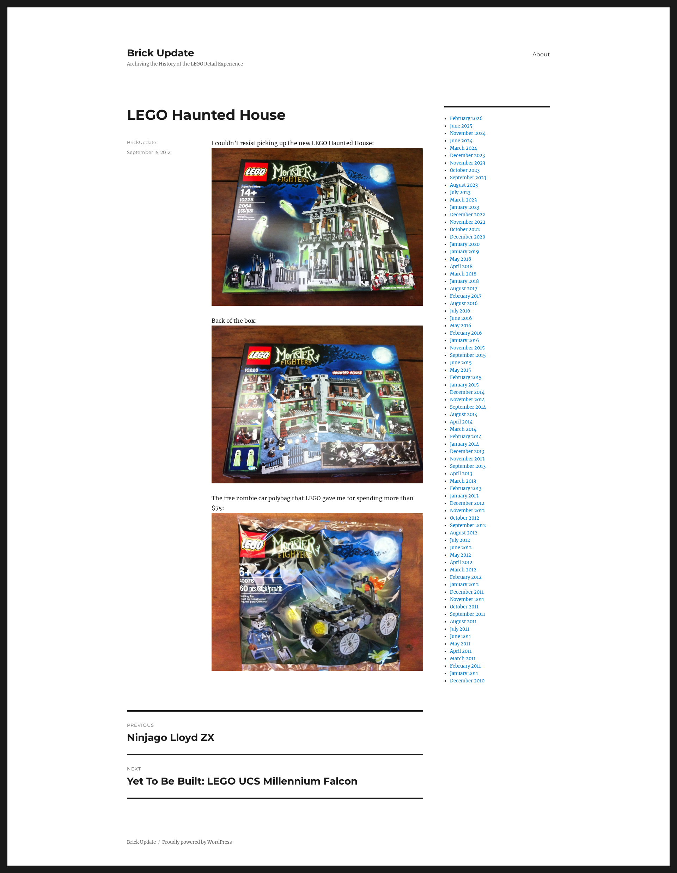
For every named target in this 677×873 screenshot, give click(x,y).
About (541, 54)
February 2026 (466, 119)
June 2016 (461, 318)
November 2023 (467, 163)
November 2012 (467, 511)
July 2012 (460, 540)
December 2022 (467, 215)
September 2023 (468, 178)
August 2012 (463, 533)
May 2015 (460, 370)
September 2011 (467, 614)
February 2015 (466, 377)
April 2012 (461, 562)
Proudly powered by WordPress (197, 842)
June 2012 (461, 548)
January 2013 (464, 496)
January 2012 (464, 585)
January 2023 (464, 207)
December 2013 (467, 451)
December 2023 (467, 156)
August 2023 (464, 185)
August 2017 (463, 289)
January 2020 (465, 244)
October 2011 (464, 607)
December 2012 (467, 503)
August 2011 (463, 622)
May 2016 (460, 326)
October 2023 (465, 170)
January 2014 (464, 444)
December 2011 (467, 592)
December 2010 (467, 681)
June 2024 (461, 141)
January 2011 (464, 673)
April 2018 (461, 267)
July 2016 (460, 311)
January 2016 (464, 340)
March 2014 (463, 429)
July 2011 (459, 629)
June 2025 (461, 126)
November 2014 (467, 400)
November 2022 (468, 222)
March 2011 (463, 659)
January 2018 (464, 281)
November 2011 (467, 599)
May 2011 (460, 644)
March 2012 (463, 570)
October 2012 (464, 518)
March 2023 (463, 200)
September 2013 (468, 466)
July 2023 (460, 193)
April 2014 (461, 422)
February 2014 (466, 437)
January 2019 (464, 252)
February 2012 (466, 577)
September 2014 (468, 407)
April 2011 (461, 651)
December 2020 (467, 237)
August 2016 (464, 304)
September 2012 (468, 525)
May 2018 (460, 259)
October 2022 (465, 230)
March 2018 (463, 274)
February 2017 (466, 296)
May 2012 (460, 555)
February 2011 (465, 666)
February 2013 (465, 488)
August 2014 (463, 414)
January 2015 (464, 385)
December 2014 (467, 392)
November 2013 (467, 459)
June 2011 (460, 636)
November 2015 (467, 348)
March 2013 (463, 481)
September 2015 (468, 355)
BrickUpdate (141, 142)
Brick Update (160, 53)
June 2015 (461, 363)
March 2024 (463, 148)
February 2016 (466, 333)
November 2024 (468, 133)
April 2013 (461, 474)
